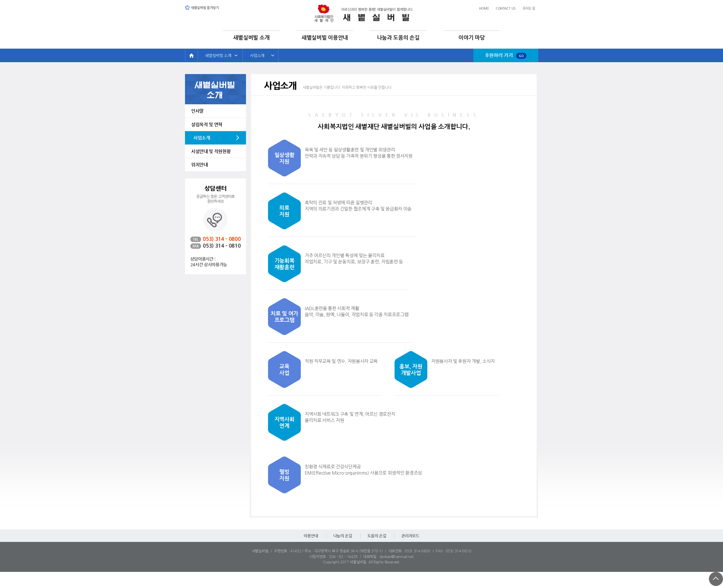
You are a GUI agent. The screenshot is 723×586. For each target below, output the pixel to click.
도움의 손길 (376, 535)
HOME (191, 55)
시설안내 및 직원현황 (210, 151)
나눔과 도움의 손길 (398, 37)
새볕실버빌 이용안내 (325, 37)
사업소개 (257, 55)
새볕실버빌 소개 (251, 37)
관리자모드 (410, 535)
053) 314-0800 (417, 551)
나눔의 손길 (342, 535)
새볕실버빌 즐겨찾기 (205, 8)
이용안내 (311, 535)
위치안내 (199, 164)
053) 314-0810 (458, 551)
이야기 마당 (471, 37)
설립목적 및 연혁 (206, 124)
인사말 (197, 111)
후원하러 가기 (504, 55)
